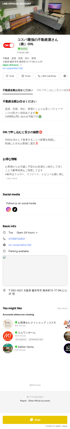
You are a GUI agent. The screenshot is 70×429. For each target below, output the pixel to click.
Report (23, 400)
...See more (11, 178)
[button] (25, 76)
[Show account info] (22, 49)
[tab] (18, 90)
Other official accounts (39, 400)
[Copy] (14, 294)
